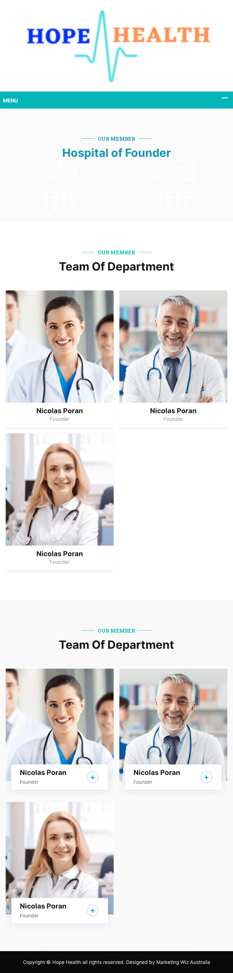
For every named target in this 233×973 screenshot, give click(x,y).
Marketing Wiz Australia (183, 962)
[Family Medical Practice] (116, 45)
